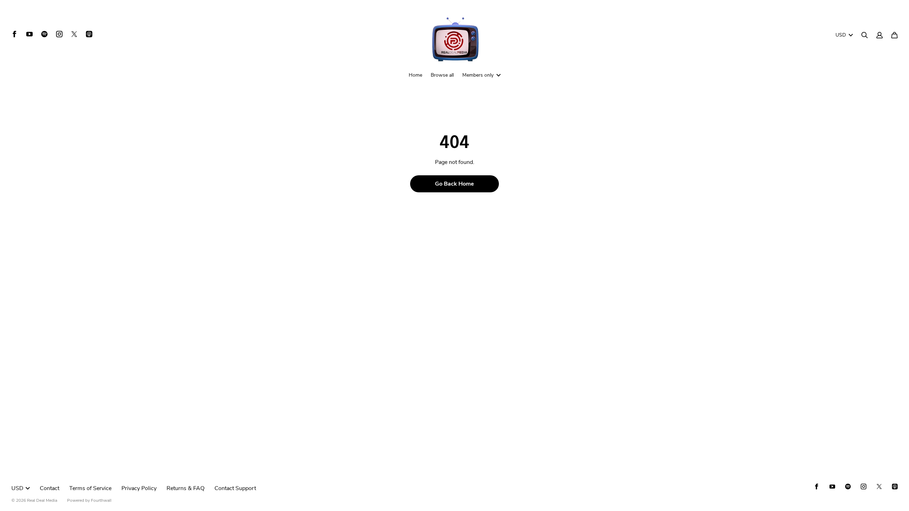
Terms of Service (90, 488)
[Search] (864, 35)
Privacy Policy (139, 488)
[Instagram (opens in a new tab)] (59, 34)
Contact (49, 488)
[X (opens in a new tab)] (74, 34)
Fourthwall (101, 500)
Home (415, 75)
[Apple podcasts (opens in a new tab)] (89, 34)
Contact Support (235, 488)
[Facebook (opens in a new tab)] (14, 34)
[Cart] (894, 35)
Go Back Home (454, 184)
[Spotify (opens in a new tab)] (44, 34)
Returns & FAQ (186, 488)
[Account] (879, 35)
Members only (478, 75)
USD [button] (840, 35)
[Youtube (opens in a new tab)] (29, 34)
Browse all (442, 75)
